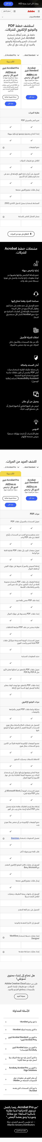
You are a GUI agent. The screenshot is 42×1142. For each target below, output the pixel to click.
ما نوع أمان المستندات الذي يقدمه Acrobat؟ (25, 1089)
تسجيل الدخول (6, 11)
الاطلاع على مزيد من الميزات (19, 234)
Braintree (15, 838)
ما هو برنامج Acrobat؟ (28, 1021)
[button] (14, 11)
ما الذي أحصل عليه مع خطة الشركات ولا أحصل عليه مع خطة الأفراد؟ (23, 1059)
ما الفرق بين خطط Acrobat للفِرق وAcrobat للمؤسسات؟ (24, 1049)
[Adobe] (31, 11)
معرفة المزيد (21, 996)
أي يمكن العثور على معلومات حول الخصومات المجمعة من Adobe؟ (25, 1079)
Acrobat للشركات (34, 17)
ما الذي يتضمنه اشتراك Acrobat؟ (25, 1029)
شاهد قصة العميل (21, 1131)
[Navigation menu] (39, 11)
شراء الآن (8, 3)
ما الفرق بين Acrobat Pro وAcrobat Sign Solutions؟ (23, 1069)
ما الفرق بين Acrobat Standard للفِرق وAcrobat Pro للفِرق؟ (22, 1038)
